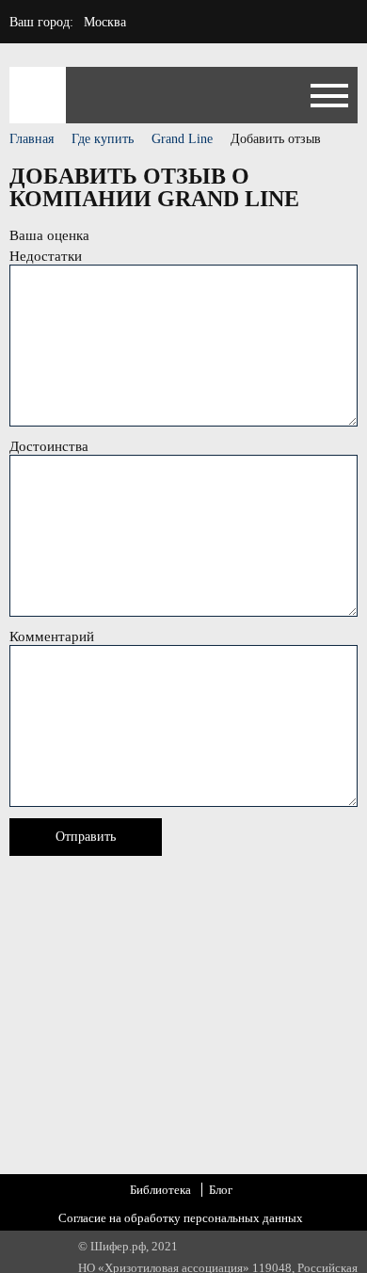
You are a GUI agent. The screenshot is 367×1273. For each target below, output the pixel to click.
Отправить (86, 837)
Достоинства (48, 446)
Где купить (103, 139)
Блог (220, 1190)
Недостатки (45, 256)
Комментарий (51, 636)
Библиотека (160, 1190)
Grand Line (182, 139)
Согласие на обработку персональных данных (180, 1218)
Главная (31, 139)
